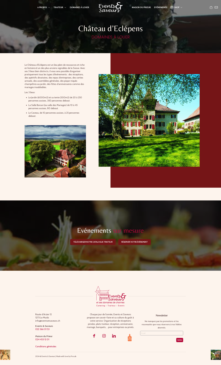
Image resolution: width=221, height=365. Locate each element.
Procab (74, 356)
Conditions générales (45, 346)
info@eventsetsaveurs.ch (47, 320)
